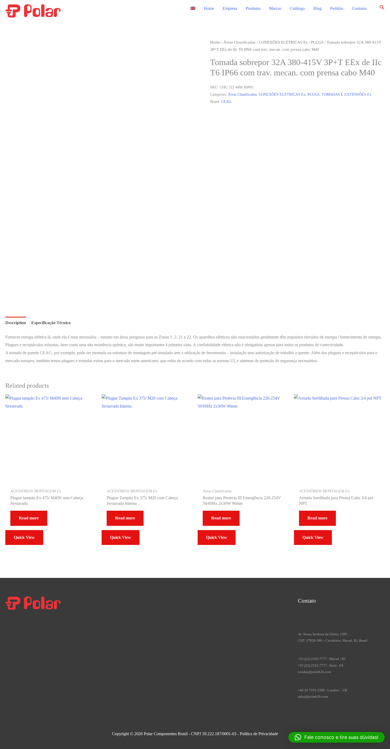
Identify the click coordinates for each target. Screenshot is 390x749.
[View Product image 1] (27, 251)
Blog (317, 8)
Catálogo (297, 8)
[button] (382, 8)
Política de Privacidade (259, 733)
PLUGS (317, 42)
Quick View (24, 537)
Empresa (230, 8)
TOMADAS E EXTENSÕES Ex (346, 94)
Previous (25, 281)
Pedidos (336, 8)
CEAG (226, 101)
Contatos (359, 8)
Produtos (253, 8)
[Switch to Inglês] (193, 8)
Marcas (275, 8)
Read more (29, 518)
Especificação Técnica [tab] (51, 322)
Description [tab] (15, 322)
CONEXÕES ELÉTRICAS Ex (283, 42)
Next (22, 289)
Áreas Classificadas (239, 42)
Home (209, 8)
